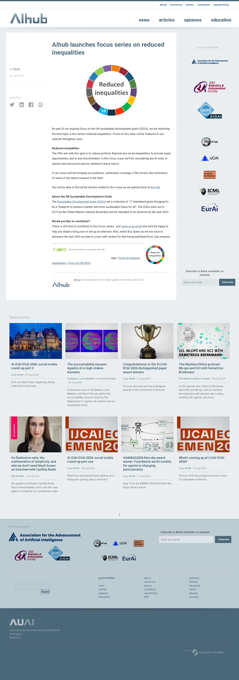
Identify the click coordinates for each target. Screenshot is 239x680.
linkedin (193, 581)
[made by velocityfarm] (203, 652)
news (144, 20)
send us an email (131, 226)
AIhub (16, 69)
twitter (193, 589)
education (221, 20)
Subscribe (227, 282)
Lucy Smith (17, 374)
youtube (194, 596)
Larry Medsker (87, 378)
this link (155, 187)
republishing (221, 4)
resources (176, 4)
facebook (194, 585)
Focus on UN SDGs (79, 263)
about (163, 4)
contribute (203, 4)
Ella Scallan (17, 476)
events (190, 4)
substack (194, 578)
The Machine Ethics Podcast (194, 378)
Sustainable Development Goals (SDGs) (81, 201)
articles (167, 20)
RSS (146, 596)
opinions (193, 20)
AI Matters (72, 378)
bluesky (193, 593)
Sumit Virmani (108, 378)
